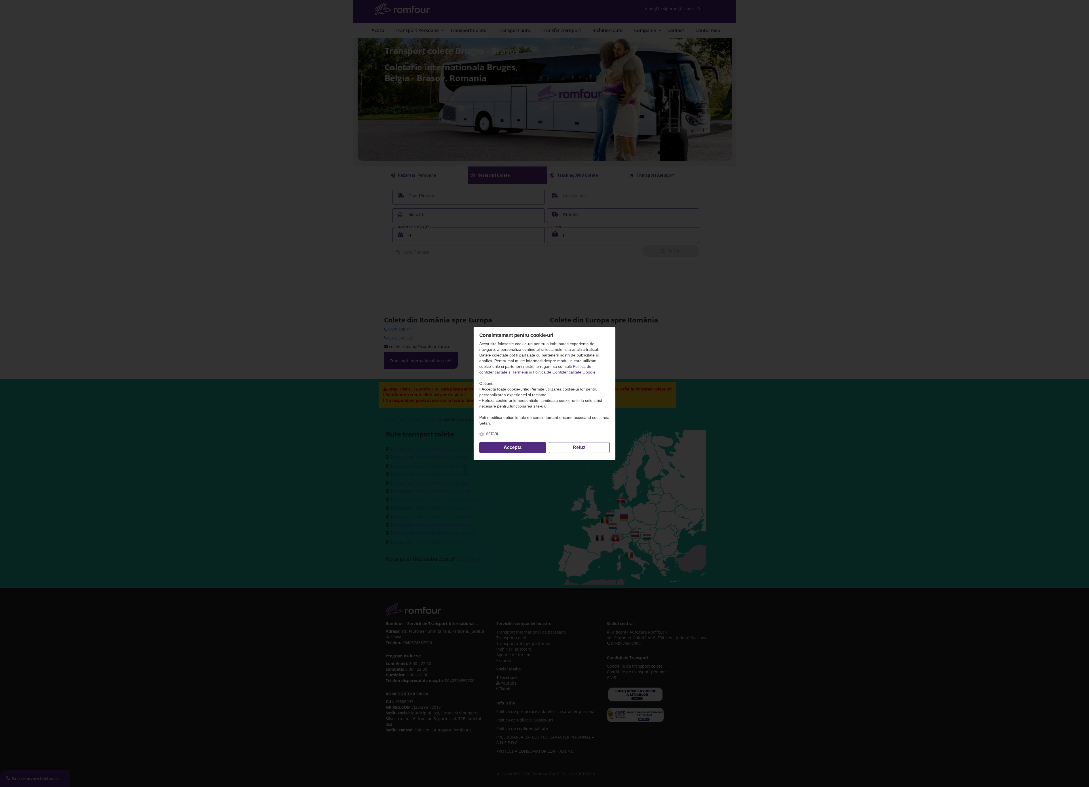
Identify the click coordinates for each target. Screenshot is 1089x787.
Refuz (579, 447)
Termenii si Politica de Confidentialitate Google (554, 372)
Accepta (513, 447)
